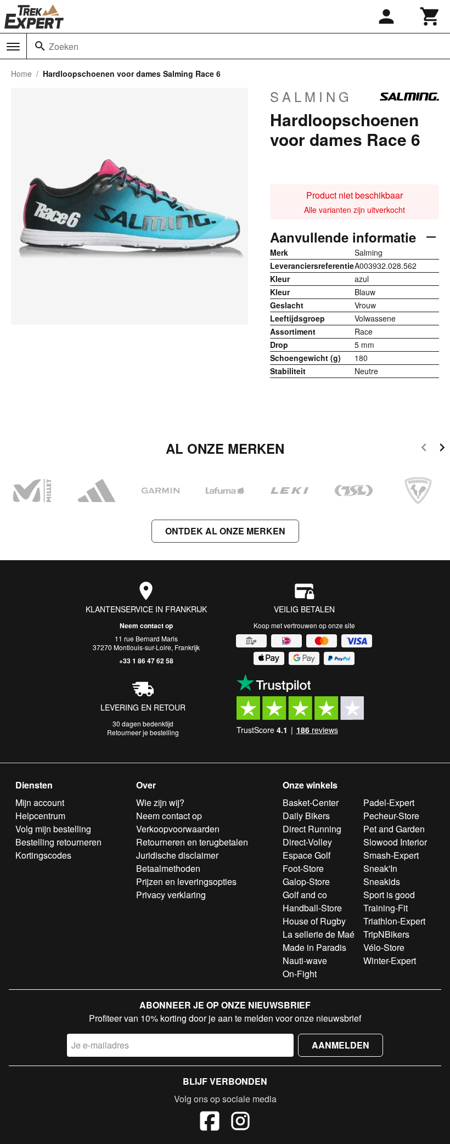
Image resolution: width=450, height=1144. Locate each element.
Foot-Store (303, 868)
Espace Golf (306, 855)
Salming (311, 96)
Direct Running (312, 828)
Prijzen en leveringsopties (186, 881)
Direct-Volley (307, 842)
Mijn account (39, 802)
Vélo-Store (383, 947)
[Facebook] (210, 1122)
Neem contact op (146, 625)
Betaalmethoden (168, 868)
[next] (442, 449)
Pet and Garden (394, 828)
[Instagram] (240, 1122)
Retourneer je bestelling (143, 732)
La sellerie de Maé (319, 934)
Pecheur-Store (391, 815)
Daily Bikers (306, 815)
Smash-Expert (391, 855)
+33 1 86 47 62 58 (146, 661)
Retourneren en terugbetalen (192, 842)
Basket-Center (311, 802)
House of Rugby (314, 921)
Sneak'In (380, 868)
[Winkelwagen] (430, 16)
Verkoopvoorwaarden (178, 828)
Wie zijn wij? (160, 802)
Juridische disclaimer (177, 855)
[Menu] (13, 46)
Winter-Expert (389, 960)
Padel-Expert (388, 802)
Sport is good (389, 894)
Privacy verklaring (171, 894)
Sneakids (381, 881)
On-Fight (300, 973)
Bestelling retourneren (58, 842)
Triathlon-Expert (394, 921)
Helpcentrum (40, 815)
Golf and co (305, 894)
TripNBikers (386, 934)
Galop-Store (306, 881)
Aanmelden (340, 1045)
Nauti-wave (305, 960)
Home (21, 73)
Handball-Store (312, 907)
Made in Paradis (314, 947)
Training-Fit (385, 907)
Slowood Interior (395, 842)
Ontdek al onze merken (225, 531)
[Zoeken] (40, 46)
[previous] (424, 449)
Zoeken (63, 46)
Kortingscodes (43, 855)
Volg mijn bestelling (53, 828)
